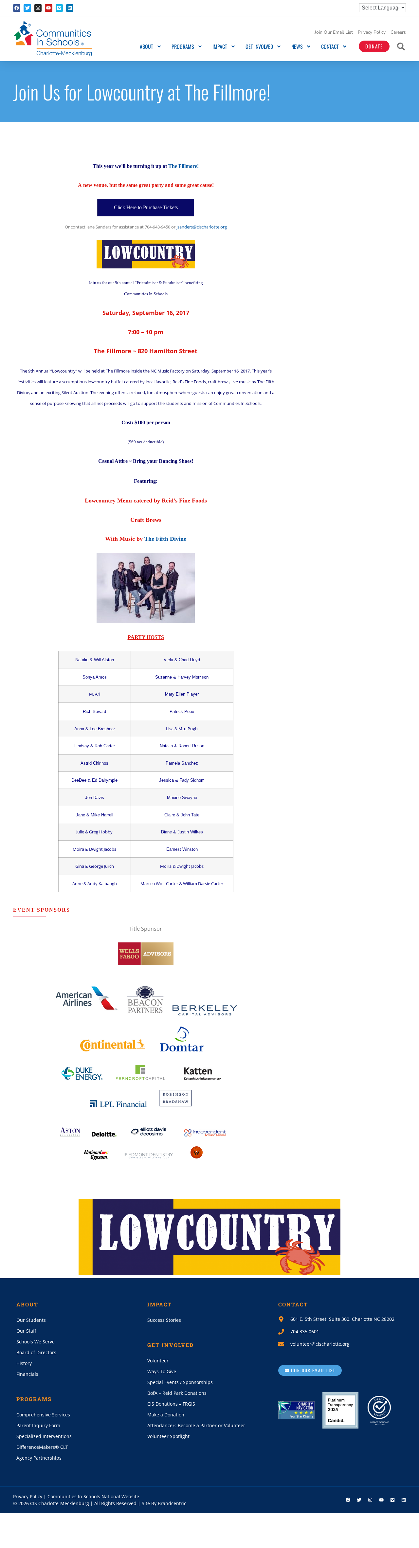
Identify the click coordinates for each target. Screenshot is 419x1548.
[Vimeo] (59, 7)
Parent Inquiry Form (38, 1425)
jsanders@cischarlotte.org (201, 227)
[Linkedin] (69, 7)
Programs (183, 46)
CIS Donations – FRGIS (171, 1404)
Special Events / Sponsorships (180, 1382)
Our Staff (26, 1331)
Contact (330, 46)
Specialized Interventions (44, 1436)
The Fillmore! (183, 166)
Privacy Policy (372, 32)
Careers (398, 32)
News (297, 46)
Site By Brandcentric (164, 1503)
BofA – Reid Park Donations (177, 1393)
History (24, 1363)
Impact (219, 46)
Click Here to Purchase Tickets (146, 207)
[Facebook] (16, 7)
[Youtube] (48, 7)
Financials (27, 1374)
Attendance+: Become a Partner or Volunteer (196, 1425)
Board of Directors (36, 1352)
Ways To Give (161, 1371)
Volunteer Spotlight (168, 1436)
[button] (401, 46)
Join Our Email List (334, 32)
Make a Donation (165, 1414)
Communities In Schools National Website (93, 1496)
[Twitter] (27, 7)
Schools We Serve (35, 1342)
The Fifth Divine (165, 539)
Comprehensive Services (43, 1414)
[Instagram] (38, 7)
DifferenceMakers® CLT (42, 1447)
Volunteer (158, 1360)
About (146, 46)
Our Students (31, 1320)
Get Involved (259, 46)
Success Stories (164, 1320)
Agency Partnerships (39, 1458)
